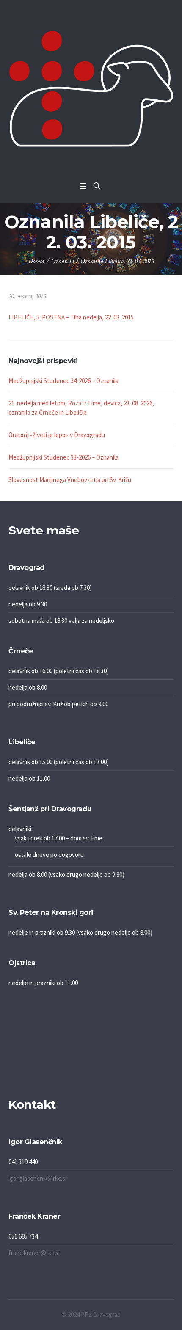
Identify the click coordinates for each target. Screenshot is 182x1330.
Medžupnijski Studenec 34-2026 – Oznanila (63, 381)
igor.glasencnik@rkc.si (37, 1178)
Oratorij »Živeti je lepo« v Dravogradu (56, 435)
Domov (36, 261)
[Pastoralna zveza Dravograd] (91, 88)
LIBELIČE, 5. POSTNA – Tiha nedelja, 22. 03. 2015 (71, 317)
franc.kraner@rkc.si (34, 1253)
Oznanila (62, 261)
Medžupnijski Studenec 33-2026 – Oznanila (63, 457)
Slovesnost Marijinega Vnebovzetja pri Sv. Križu (69, 480)
